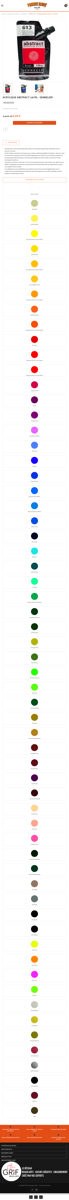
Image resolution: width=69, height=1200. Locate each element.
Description (12, 142)
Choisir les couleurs (34, 123)
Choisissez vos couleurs (34, 180)
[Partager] (5, 129)
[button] (34, 188)
